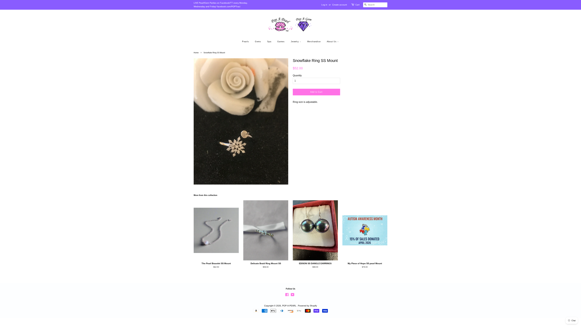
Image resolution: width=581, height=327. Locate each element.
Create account (339, 4)
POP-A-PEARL (289, 306)
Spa (269, 41)
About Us (332, 41)
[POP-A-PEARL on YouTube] (292, 295)
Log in (324, 4)
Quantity (297, 75)
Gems (258, 41)
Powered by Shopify (307, 306)
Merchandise (314, 41)
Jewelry (295, 41)
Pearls (245, 41)
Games (281, 41)
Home (196, 53)
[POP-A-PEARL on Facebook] (287, 295)
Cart (357, 4)
